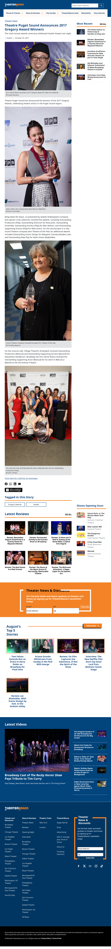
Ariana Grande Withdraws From (42, 660)
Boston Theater (11, 844)
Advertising (61, 832)
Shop (59, 827)
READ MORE (91, 626)
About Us (60, 847)
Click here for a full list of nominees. (21, 478)
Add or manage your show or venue (63, 839)
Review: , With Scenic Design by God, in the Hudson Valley (17, 701)
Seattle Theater (11, 876)
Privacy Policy (46, 938)
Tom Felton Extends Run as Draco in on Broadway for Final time (17, 663)
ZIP (54, 606)
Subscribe (85, 607)
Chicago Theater (11, 832)
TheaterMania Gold (70, 13)
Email (29, 606)
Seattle (9, 38)
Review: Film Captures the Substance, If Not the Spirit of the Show (68, 661)
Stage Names (62, 822)
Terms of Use (56, 938)
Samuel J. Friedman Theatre (95, 521)
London (42, 827)
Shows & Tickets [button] (13, 13)
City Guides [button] (51, 13)
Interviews (26, 837)
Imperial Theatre (94, 529)
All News (25, 917)
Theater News (11, 21)
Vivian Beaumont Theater (94, 545)
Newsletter (86, 13)
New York (43, 822)
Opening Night (28, 832)
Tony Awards (99, 13)
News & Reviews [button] (33, 13)
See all (103, 24)
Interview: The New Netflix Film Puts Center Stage (94, 663)
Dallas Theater (28, 858)
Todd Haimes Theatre (96, 538)
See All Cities (10, 895)
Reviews (25, 827)
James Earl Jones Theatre (94, 554)
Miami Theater (11, 856)
